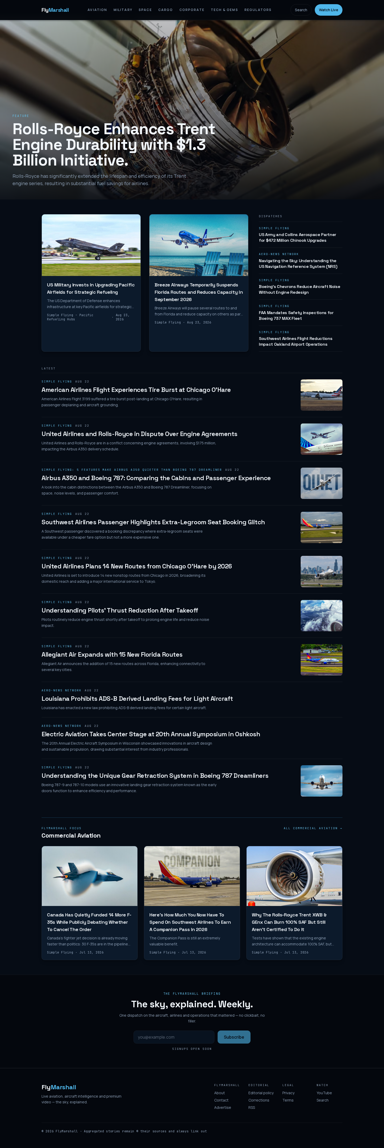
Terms (288, 1100)
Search (301, 9)
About (219, 1092)
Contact (221, 1100)
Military (123, 10)
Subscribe (234, 1037)
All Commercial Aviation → (313, 828)
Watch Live (328, 9)
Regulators (258, 10)
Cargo (165, 10)
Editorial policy (261, 1092)
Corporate (192, 10)
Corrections (258, 1100)
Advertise (222, 1107)
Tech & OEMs (224, 10)
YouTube (324, 1092)
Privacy (288, 1092)
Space (145, 10)
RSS (251, 1107)
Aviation (97, 10)
